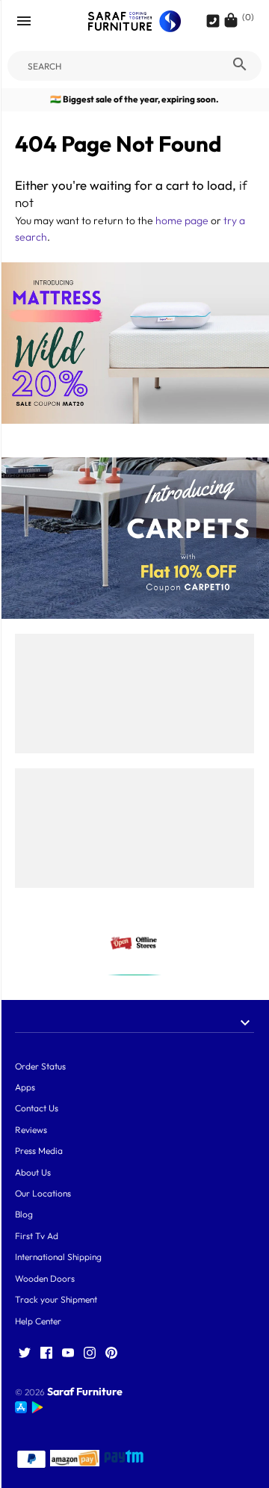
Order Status (40, 1066)
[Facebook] (46, 1353)
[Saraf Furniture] (135, 21)
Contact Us (36, 1108)
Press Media (39, 1150)
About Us (33, 1172)
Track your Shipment (56, 1299)
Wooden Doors (45, 1278)
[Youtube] (68, 1353)
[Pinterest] (111, 1353)
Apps (25, 1087)
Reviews (31, 1129)
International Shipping (58, 1256)
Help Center (38, 1321)
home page (181, 220)
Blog (24, 1214)
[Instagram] (90, 1353)
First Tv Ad (36, 1235)
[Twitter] (25, 1353)
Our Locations (43, 1193)
